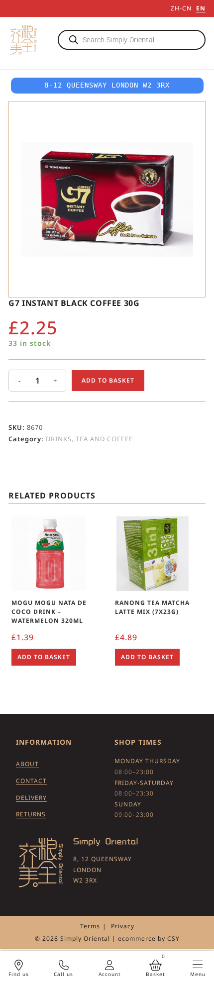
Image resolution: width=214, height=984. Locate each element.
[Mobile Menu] (198, 964)
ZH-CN (181, 8)
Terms (90, 926)
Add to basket (108, 380)
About (27, 764)
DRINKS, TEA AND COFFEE (89, 438)
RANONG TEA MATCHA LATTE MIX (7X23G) (152, 607)
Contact (31, 781)
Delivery (31, 797)
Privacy (122, 926)
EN (201, 8)
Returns (31, 814)
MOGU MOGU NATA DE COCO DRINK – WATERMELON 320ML (49, 611)
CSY (173, 938)
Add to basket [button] (43, 657)
